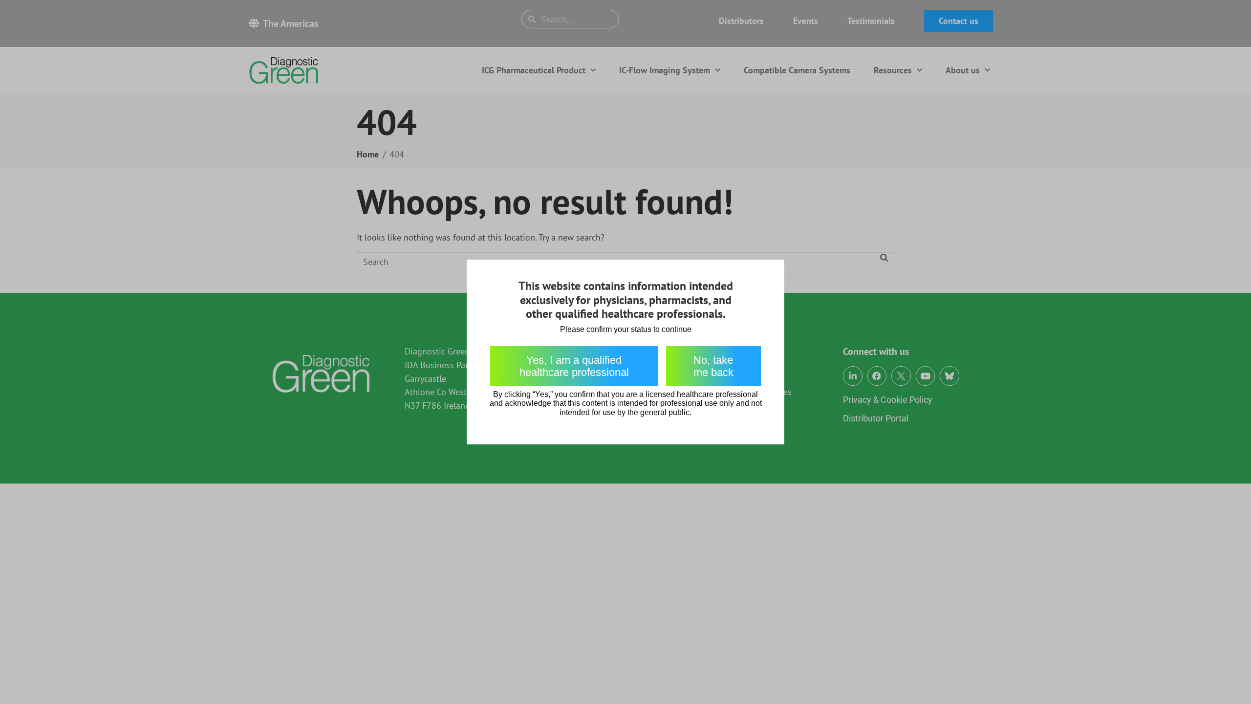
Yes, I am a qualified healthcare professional (574, 366)
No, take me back (713, 366)
